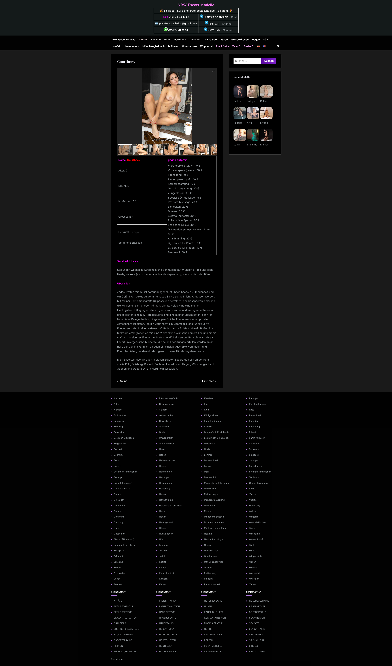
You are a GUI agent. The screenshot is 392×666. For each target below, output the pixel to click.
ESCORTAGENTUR (123, 634)
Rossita (238, 122)
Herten (162, 516)
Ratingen (253, 398)
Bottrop (118, 477)
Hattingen (164, 477)
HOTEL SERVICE (167, 651)
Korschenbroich (212, 421)
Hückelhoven (166, 533)
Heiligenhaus (166, 483)
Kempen (163, 578)
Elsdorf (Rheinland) (124, 539)
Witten (252, 562)
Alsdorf (118, 409)
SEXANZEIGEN (257, 617)
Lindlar (207, 449)
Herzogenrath (166, 522)
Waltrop (253, 511)
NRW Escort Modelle (196, 5)
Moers (207, 511)
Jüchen (163, 550)
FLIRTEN (118, 646)
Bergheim (119, 432)
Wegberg (253, 516)
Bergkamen (120, 443)
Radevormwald (212, 584)
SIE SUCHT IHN (257, 640)
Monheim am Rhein (214, 522)
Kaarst (162, 562)
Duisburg (195, 39)
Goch (162, 432)
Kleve (207, 404)
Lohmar (208, 454)
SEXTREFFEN (256, 634)
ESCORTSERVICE (123, 640)
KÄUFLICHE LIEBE (213, 612)
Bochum (156, 39)
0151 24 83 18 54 (179, 16)
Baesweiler (119, 421)
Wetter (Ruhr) (256, 539)
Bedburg (118, 426)
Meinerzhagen (211, 494)
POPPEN (208, 640)
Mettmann (209, 505)
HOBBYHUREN (167, 629)
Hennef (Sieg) (166, 500)
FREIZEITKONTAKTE (170, 606)
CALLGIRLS (120, 623)
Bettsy (237, 101)
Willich (252, 550)
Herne (162, 511)
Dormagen (119, 505)
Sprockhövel (255, 466)
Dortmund (180, 39)
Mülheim (173, 46)
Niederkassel (211, 550)
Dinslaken (119, 500)
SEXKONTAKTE (257, 629)
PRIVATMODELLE (213, 646)
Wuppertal (206, 46)
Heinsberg (164, 488)
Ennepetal (119, 550)
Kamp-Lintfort (166, 573)
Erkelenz (118, 562)
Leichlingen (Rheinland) (216, 437)
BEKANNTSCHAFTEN (125, 617)
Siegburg (254, 454)
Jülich (162, 556)
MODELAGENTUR (213, 623)
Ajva (249, 122)
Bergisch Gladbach (124, 437)
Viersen (253, 494)
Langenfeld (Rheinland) (216, 432)
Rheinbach (254, 421)
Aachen (118, 398)
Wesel (252, 528)
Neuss (207, 545)
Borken (117, 466)
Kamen (162, 567)
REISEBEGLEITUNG (259, 600)
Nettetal (208, 533)
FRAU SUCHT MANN (125, 651)
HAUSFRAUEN (166, 623)
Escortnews (117, 659)
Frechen (118, 584)
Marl (206, 471)
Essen (224, 39)
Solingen (253, 460)
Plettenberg (210, 573)
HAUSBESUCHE (167, 617)
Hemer (162, 494)
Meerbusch (210, 488)
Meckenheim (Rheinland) (217, 483)
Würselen (254, 578)
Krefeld (117, 46)
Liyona (264, 122)
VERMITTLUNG (257, 651)
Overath (208, 567)
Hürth (162, 539)
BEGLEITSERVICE (123, 612)
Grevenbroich (166, 437)
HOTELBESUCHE (213, 600)
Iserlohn (163, 545)
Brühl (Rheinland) (123, 483)
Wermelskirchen (257, 522)
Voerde (252, 500)
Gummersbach (167, 443)
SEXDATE (254, 623)
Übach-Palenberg (258, 483)
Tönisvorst (254, 477)
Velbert (252, 488)
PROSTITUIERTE (212, 651)
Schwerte (254, 449)
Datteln (117, 494)
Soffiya (251, 101)
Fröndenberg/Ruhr (168, 398)
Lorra (237, 144)
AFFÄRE (118, 600)
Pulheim (208, 578)
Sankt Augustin (257, 437)
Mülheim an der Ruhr (215, 528)
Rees (251, 409)
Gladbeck (164, 426)
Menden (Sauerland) (214, 500)
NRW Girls (213, 30)
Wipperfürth (255, 556)
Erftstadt (118, 556)
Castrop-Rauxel (122, 488)
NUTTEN (208, 629)
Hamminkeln (165, 471)
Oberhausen (189, 46)
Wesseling (254, 533)
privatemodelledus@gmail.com (178, 23)
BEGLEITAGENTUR (124, 606)
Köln (266, 39)
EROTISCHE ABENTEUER (127, 629)
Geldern (163, 409)
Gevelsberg (165, 421)
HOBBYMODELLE (168, 634)
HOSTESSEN (165, 646)
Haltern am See (167, 460)
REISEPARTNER (257, 606)
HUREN (208, 606)
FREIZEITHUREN (167, 600)
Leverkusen (132, 46)
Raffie (263, 101)
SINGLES (253, 646)
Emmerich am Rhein (124, 545)
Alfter (117, 404)
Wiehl (252, 545)
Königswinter (211, 415)
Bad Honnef (120, 415)
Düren (117, 528)
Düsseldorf (210, 39)
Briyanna (252, 144)
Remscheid (255, 415)
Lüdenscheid (211, 460)
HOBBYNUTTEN (167, 640)
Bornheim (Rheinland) (125, 471)
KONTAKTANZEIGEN (215, 617)
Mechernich (210, 477)
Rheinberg (254, 426)
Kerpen (162, 584)
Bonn (167, 39)
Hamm (162, 466)
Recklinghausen (257, 404)
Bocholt (118, 449)
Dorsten (118, 511)
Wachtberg (254, 505)
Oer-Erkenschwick (213, 562)
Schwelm (254, 443)
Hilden (162, 528)
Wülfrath (253, 567)
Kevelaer (208, 398)
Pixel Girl (213, 23)
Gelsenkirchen (240, 39)
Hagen (256, 39)
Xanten (252, 584)
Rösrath (253, 432)
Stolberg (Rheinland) (260, 471)
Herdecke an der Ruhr (170, 505)
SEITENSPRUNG (257, 612)
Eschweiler (119, 573)
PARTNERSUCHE (213, 634)
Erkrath (117, 567)
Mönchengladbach (153, 46)
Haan (162, 449)
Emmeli (264, 144)
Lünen (207, 466)
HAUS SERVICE (167, 612)
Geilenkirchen (166, 404)
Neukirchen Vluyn (213, 539)
